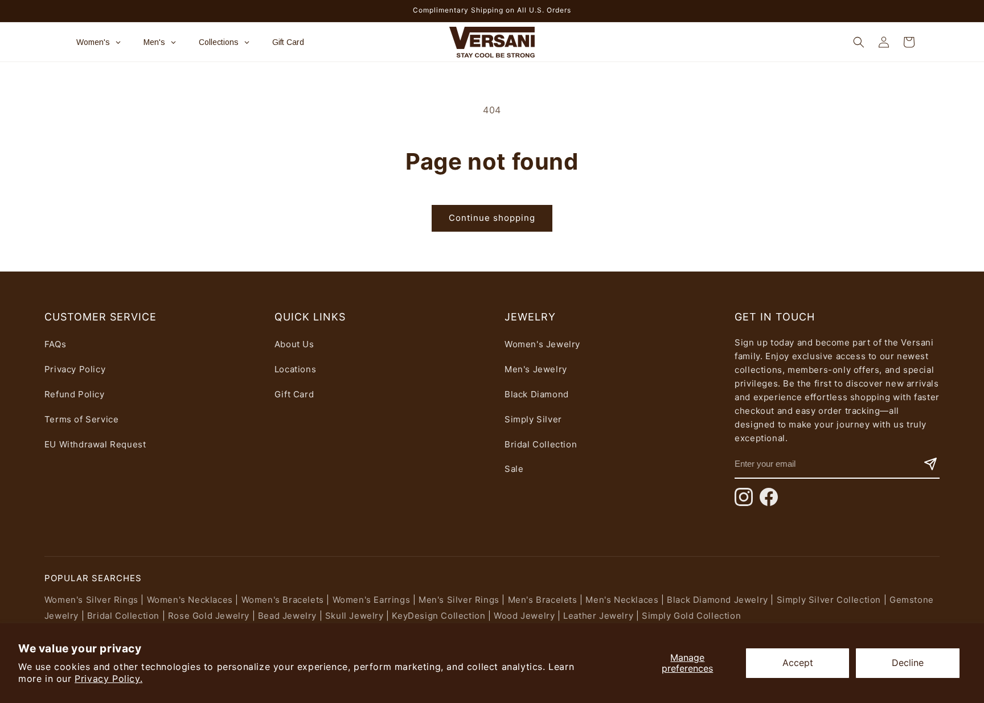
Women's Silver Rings (91, 599)
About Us (294, 344)
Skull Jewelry (354, 615)
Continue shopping (492, 217)
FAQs (55, 344)
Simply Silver (533, 419)
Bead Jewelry (287, 615)
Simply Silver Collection (829, 599)
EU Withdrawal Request (95, 444)
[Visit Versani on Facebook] (769, 497)
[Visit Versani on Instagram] (744, 497)
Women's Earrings (372, 599)
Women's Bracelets (282, 599)
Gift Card (294, 394)
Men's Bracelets (542, 599)
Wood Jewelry (524, 615)
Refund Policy (74, 394)
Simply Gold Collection (691, 615)
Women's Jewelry (542, 344)
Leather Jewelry (598, 615)
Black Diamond (537, 394)
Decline (908, 662)
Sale (514, 468)
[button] (858, 42)
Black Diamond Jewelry (717, 599)
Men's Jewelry (536, 369)
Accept (797, 662)
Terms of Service (81, 419)
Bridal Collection (541, 444)
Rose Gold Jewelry (208, 615)
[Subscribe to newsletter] (930, 464)
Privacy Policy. (108, 678)
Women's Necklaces (190, 599)
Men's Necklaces (621, 599)
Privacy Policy (74, 369)
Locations (295, 369)
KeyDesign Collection (438, 615)
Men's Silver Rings (459, 599)
